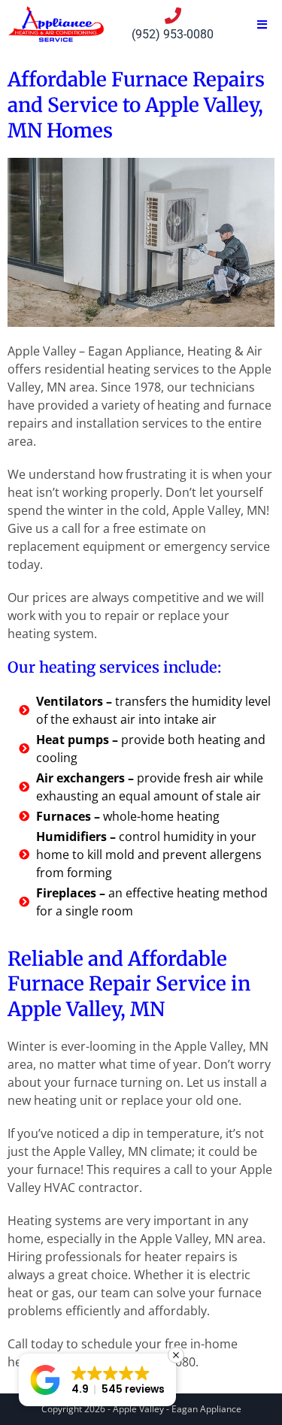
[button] (97, 1380)
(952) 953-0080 (173, 34)
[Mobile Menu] (262, 24)
